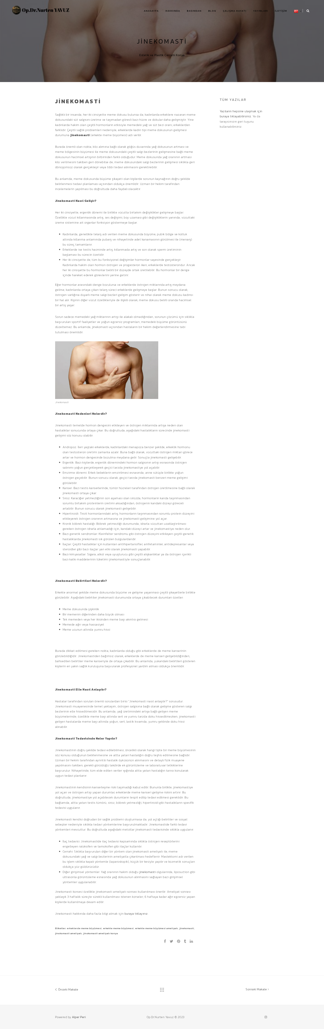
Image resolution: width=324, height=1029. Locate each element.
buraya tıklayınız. (136, 913)
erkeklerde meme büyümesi (84, 928)
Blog (212, 11)
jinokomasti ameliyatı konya (100, 933)
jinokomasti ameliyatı (68, 933)
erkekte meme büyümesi (118, 928)
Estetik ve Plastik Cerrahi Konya (161, 55)
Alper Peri (79, 1017)
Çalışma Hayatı (234, 11)
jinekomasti (147, 872)
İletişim (281, 11)
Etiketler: (61, 928)
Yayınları (260, 11)
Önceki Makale (67, 989)
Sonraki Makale (257, 989)
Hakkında (173, 11)
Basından (194, 11)
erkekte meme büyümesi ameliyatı (156, 928)
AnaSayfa (151, 11)
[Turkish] (296, 11)
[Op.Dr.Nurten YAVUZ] (41, 10)
